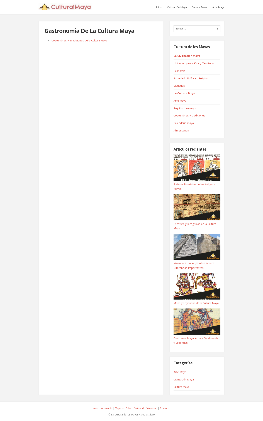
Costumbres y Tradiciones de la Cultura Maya (79, 40)
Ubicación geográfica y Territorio (194, 63)
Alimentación (181, 130)
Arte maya (180, 100)
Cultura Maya (199, 7)
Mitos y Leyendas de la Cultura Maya (196, 303)
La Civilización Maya (187, 56)
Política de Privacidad (145, 408)
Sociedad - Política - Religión (191, 78)
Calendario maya (184, 123)
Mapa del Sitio (123, 408)
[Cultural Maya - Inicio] (65, 7)
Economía (179, 71)
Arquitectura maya (185, 108)
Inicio (159, 7)
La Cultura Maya (184, 93)
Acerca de (106, 408)
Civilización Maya (177, 7)
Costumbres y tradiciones (189, 115)
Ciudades (179, 85)
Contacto (165, 408)
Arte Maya (218, 7)
